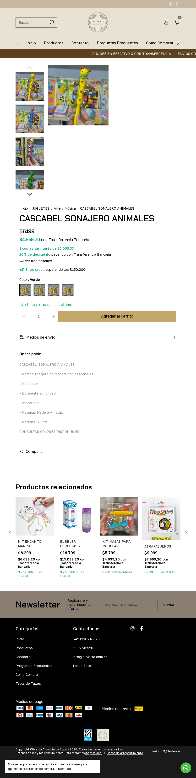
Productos (53, 43)
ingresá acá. (93, 753)
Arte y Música (65, 208)
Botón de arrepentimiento (125, 753)
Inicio (31, 43)
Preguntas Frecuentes (117, 43)
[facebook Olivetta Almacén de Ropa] (177, 4)
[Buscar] (51, 22)
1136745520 (83, 648)
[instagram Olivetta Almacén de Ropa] (171, 4)
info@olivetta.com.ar (90, 657)
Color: (29, 279)
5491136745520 (86, 639)
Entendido (63, 769)
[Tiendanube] (165, 751)
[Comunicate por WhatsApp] (185, 767)
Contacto (80, 43)
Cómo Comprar (160, 43)
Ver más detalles (38, 261)
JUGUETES (40, 208)
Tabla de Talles (28, 683)
